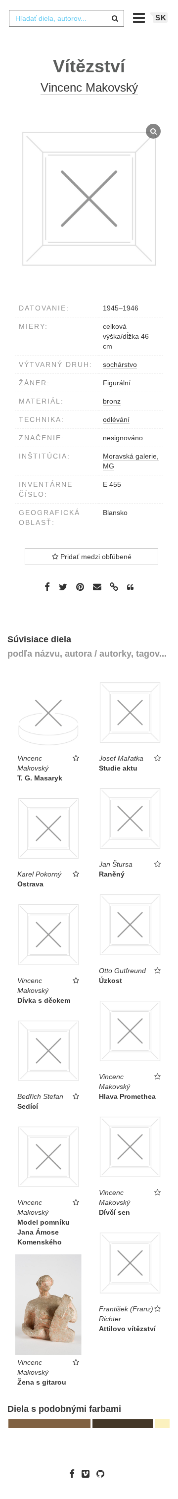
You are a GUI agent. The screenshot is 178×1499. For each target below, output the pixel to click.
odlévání (116, 419)
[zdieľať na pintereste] (80, 586)
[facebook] (74, 1474)
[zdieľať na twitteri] (63, 586)
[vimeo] (88, 1474)
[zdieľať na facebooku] (47, 586)
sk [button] (161, 17)
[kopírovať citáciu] (130, 587)
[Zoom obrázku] (89, 199)
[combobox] (66, 18)
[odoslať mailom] (96, 587)
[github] (102, 1474)
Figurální (117, 383)
